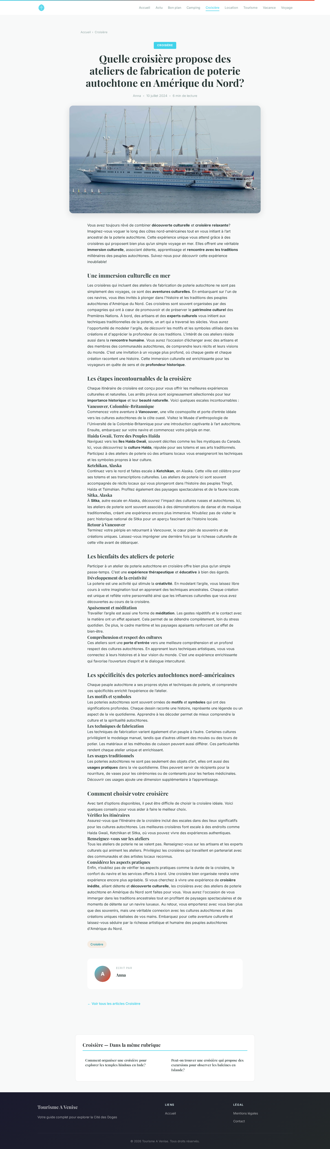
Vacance (269, 7)
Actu (159, 7)
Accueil (144, 7)
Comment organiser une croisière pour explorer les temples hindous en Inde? (116, 1062)
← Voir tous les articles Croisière (113, 1003)
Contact (239, 1121)
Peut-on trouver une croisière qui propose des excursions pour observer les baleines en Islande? (207, 1065)
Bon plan (174, 7)
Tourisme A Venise (57, 1107)
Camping (193, 7)
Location (231, 7)
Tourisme (250, 7)
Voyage (287, 7)
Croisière (212, 7)
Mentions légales (245, 1113)
